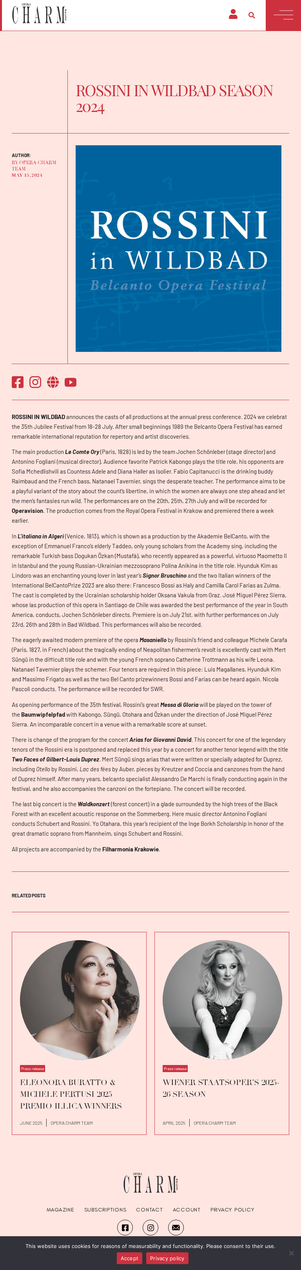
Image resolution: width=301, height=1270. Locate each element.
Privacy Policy (232, 1210)
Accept (130, 1258)
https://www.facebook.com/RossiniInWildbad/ (18, 382)
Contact (149, 1210)
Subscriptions (105, 1210)
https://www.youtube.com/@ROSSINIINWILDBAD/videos (70, 382)
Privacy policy (167, 1258)
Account (187, 1210)
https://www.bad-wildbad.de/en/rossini (53, 382)
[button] (252, 15)
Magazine (60, 1210)
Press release (32, 1068)
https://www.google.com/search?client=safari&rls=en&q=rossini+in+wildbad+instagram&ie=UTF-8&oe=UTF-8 (35, 382)
